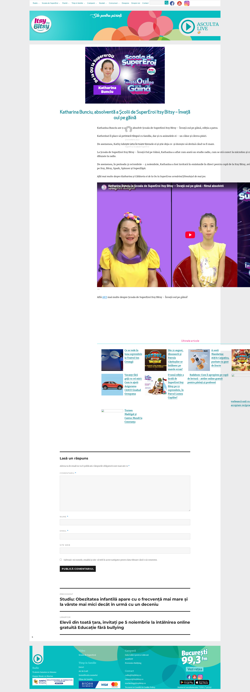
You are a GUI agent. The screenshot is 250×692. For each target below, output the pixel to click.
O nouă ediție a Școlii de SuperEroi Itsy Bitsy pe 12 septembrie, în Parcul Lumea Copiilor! (176, 386)
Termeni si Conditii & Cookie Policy (140, 687)
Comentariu (68, 473)
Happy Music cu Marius (42, 676)
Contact (145, 3)
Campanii (91, 3)
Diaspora (125, 3)
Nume (64, 516)
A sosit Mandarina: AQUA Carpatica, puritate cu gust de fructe (220, 358)
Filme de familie (86, 679)
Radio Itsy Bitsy (131, 136)
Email (64, 531)
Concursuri (113, 3)
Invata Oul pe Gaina (132, 144)
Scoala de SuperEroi (50, 3)
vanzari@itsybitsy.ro (134, 679)
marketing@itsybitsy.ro (135, 683)
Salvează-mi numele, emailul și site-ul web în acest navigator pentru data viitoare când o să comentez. (110, 560)
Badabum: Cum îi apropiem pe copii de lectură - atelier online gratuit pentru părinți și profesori (208, 379)
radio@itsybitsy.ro (133, 675)
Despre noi (135, 3)
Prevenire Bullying (133, 663)
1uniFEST (129, 659)
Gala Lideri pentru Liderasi (137, 655)
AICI (104, 297)
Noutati (102, 3)
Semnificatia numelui (88, 675)
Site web (65, 545)
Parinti (64, 3)
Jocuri (81, 667)
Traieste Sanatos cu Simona (44, 672)
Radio (35, 3)
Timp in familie (77, 3)
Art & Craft (83, 671)
